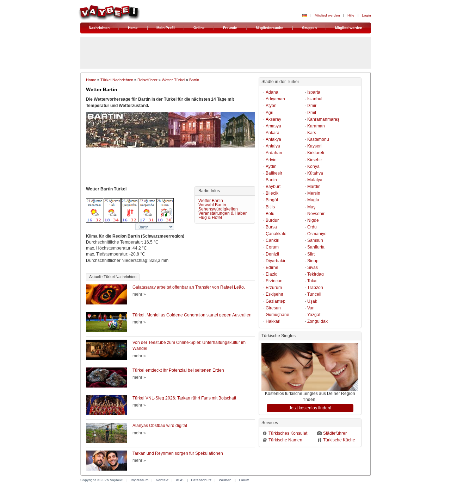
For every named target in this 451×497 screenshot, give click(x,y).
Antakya (273, 139)
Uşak (312, 301)
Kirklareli (315, 152)
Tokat (312, 280)
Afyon (271, 105)
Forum (244, 480)
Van (311, 308)
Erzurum (274, 287)
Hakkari (273, 321)
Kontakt (162, 480)
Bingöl (272, 199)
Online (199, 28)
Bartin (194, 80)
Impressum (139, 480)
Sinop (313, 260)
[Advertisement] (170, 168)
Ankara (272, 132)
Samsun (315, 240)
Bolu (270, 213)
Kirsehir (314, 159)
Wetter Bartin (210, 200)
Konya (313, 166)
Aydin (271, 166)
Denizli (272, 254)
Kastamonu (318, 139)
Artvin (271, 159)
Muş (311, 207)
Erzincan (274, 280)
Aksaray (273, 119)
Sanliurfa (316, 247)
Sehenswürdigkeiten (218, 209)
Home (133, 28)
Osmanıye (317, 233)
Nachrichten (99, 28)
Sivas (312, 267)
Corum (272, 247)
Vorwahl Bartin (212, 204)
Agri (269, 112)
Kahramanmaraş (323, 119)
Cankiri (272, 240)
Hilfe (350, 15)
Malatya (314, 179)
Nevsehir (316, 213)
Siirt (311, 254)
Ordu (312, 227)
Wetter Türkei (173, 80)
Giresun (273, 308)
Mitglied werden (327, 15)
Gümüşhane (277, 314)
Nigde (313, 220)
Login (366, 15)
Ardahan (274, 152)
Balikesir (274, 173)
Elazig (272, 274)
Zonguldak (317, 321)
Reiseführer (147, 80)
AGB (180, 480)
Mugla (313, 199)
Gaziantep (275, 301)
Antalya (273, 146)
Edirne (272, 267)
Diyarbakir (275, 260)
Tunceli (314, 294)
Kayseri (314, 146)
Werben (225, 480)
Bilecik (272, 193)
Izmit (311, 112)
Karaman (316, 126)
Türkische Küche (339, 440)
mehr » (139, 294)
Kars (311, 132)
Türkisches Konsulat (287, 433)
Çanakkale (276, 233)
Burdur (272, 220)
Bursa (271, 227)
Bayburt (273, 186)
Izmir (311, 105)
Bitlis (270, 207)
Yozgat (313, 314)
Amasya (273, 126)
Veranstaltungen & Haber (222, 213)
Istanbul (314, 98)
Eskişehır (274, 294)
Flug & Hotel (210, 217)
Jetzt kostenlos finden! (310, 407)
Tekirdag (315, 274)
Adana (272, 92)
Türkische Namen (285, 440)
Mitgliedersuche (269, 28)
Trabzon (315, 287)
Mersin (313, 193)
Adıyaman (275, 98)
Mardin (314, 186)
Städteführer (335, 433)
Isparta (313, 92)
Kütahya (315, 173)
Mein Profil (165, 28)
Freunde (230, 28)
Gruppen (309, 28)
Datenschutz (201, 480)
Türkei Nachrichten (116, 80)
